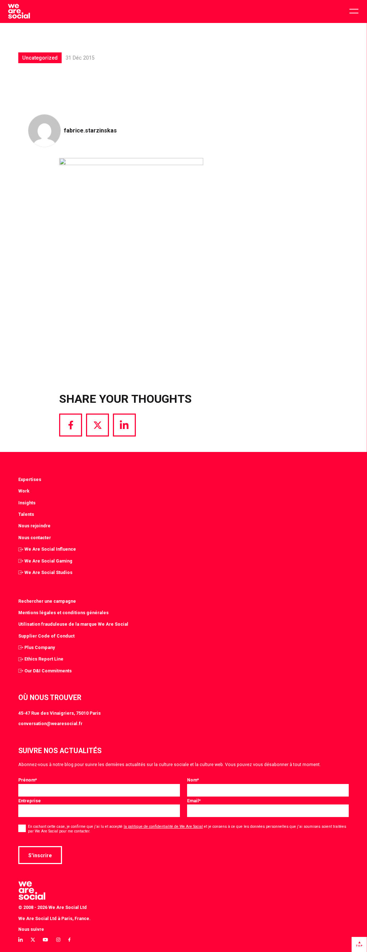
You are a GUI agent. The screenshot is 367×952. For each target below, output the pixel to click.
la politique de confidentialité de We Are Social (163, 826)
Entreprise (29, 800)
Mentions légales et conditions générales (63, 612)
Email (194, 800)
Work (23, 491)
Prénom (27, 780)
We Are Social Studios (48, 572)
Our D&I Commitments (48, 670)
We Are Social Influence (50, 549)
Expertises (29, 479)
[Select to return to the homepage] (19, 11)
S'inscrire (40, 855)
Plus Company (39, 647)
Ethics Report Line (43, 659)
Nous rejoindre (34, 525)
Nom (193, 780)
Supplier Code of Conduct (46, 636)
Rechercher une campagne (47, 601)
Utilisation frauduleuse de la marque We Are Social (73, 624)
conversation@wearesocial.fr (50, 723)
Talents (26, 514)
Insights (26, 502)
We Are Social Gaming (48, 561)
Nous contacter (34, 537)
